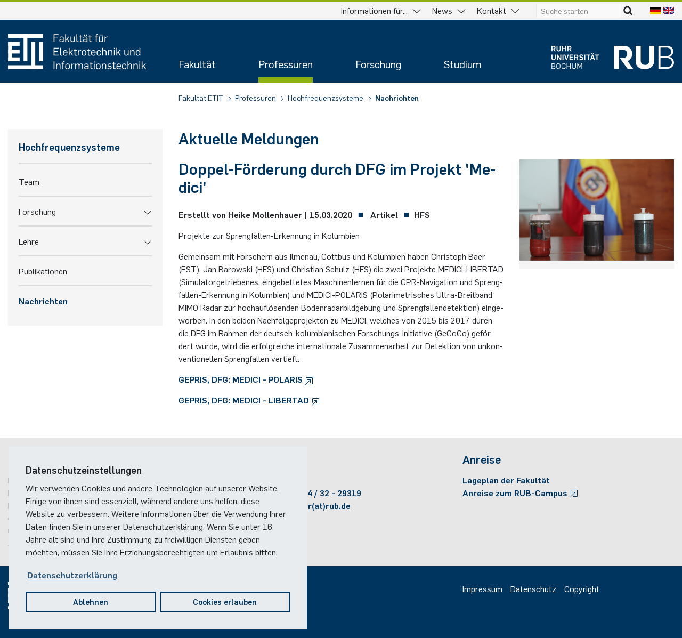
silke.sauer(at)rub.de (309, 505)
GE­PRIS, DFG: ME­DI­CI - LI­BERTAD (244, 399)
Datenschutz (533, 588)
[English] (668, 10)
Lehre (29, 241)
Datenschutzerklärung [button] (72, 574)
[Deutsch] (655, 10)
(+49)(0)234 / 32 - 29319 (314, 492)
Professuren (285, 63)
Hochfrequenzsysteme (326, 97)
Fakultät (197, 63)
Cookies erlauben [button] (225, 601)
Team (29, 181)
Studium (463, 63)
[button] (147, 211)
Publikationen (43, 270)
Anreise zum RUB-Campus (516, 492)
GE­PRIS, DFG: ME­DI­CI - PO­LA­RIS (241, 379)
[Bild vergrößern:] (596, 212)
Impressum (482, 588)
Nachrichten (397, 97)
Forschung (378, 63)
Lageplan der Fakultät (506, 479)
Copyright (581, 588)
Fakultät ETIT (201, 97)
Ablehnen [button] (90, 601)
